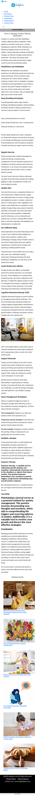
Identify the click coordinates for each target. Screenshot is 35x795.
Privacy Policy (9, 23)
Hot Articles (8, 14)
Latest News (8, 18)
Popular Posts (8, 16)
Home (6, 11)
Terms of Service (23, 779)
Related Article (9, 20)
